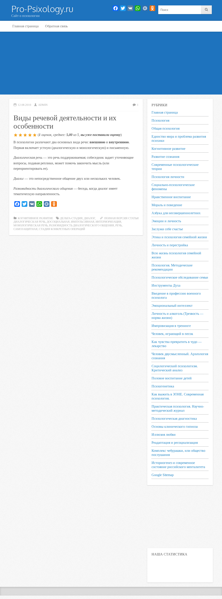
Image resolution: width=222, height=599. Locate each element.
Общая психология (166, 128)
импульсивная (82, 221)
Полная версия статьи (121, 218)
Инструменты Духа (166, 285)
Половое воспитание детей (172, 378)
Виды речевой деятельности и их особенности (64, 121)
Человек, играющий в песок (172, 334)
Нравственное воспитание (171, 197)
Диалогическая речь (29, 221)
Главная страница (25, 26)
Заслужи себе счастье (167, 229)
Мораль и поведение (167, 205)
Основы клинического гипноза (175, 426)
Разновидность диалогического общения (81, 225)
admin (42, 104)
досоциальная (58, 221)
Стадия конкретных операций (62, 229)
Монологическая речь (30, 225)
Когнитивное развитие (35, 218)
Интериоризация (108, 221)
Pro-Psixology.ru (42, 8)
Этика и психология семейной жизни (179, 237)
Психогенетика (163, 386)
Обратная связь (56, 26)
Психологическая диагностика (174, 418)
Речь (118, 225)
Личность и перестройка (170, 245)
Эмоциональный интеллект (172, 305)
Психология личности (168, 177)
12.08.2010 (24, 104)
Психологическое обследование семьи (180, 277)
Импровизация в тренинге (171, 326)
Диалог (89, 218)
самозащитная (25, 229)
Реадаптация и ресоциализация (175, 442)
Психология (160, 120)
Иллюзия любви (164, 434)
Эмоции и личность (166, 221)
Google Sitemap (163, 475)
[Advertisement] (111, 64)
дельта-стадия (71, 218)
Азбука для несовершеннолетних (176, 213)
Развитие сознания (165, 156)
